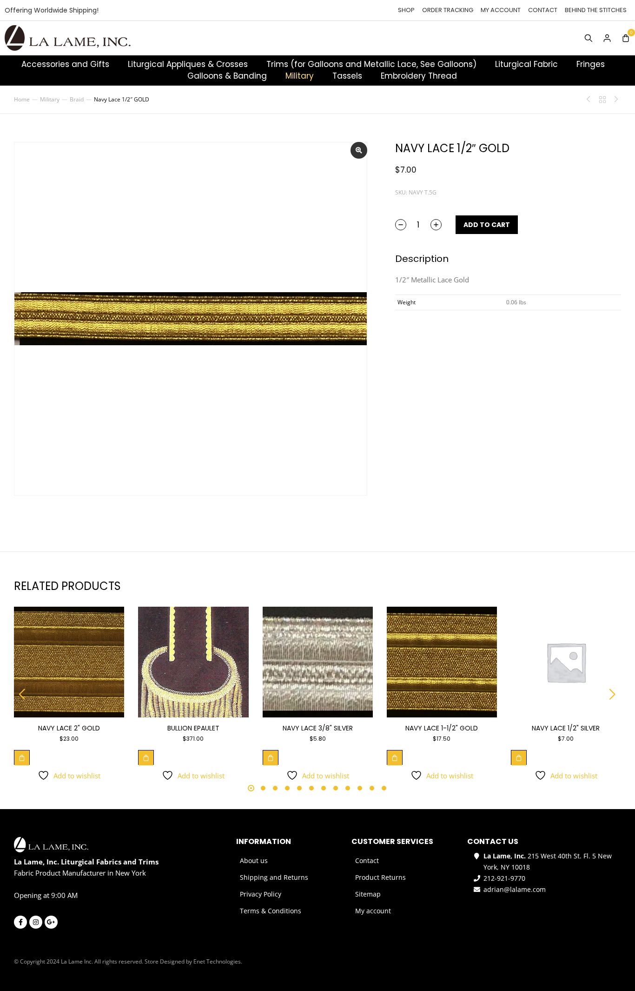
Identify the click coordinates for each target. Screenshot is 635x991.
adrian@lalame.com (514, 889)
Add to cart (486, 224)
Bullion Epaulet (193, 728)
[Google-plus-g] (51, 922)
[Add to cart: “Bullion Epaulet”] (146, 757)
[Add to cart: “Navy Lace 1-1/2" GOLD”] (395, 757)
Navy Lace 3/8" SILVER (318, 728)
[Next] (614, 99)
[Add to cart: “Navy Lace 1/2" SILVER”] (519, 757)
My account (501, 10)
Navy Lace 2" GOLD (69, 728)
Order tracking (447, 10)
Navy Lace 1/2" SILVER (566, 728)
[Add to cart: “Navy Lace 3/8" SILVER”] (270, 757)
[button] (22, 694)
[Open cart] (625, 38)
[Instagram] (35, 922)
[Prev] (591, 99)
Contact (542, 10)
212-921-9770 (504, 878)
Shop (406, 10)
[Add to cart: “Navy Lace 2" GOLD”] (22, 757)
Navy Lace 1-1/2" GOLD (441, 728)
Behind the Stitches (596, 10)
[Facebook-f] (20, 922)
